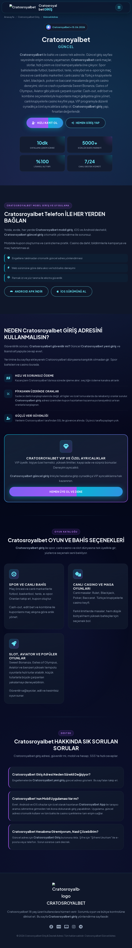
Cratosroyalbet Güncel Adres (100, 935)
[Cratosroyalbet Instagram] (73, 926)
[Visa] (59, 926)
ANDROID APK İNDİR (29, 291)
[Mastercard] (66, 926)
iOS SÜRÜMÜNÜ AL (73, 291)
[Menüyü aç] (119, 7)
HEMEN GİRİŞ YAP (88, 122)
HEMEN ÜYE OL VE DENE (66, 491)
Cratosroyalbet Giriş (29, 17)
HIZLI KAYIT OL (47, 122)
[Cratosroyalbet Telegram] (81, 926)
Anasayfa (9, 17)
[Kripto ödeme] (51, 926)
